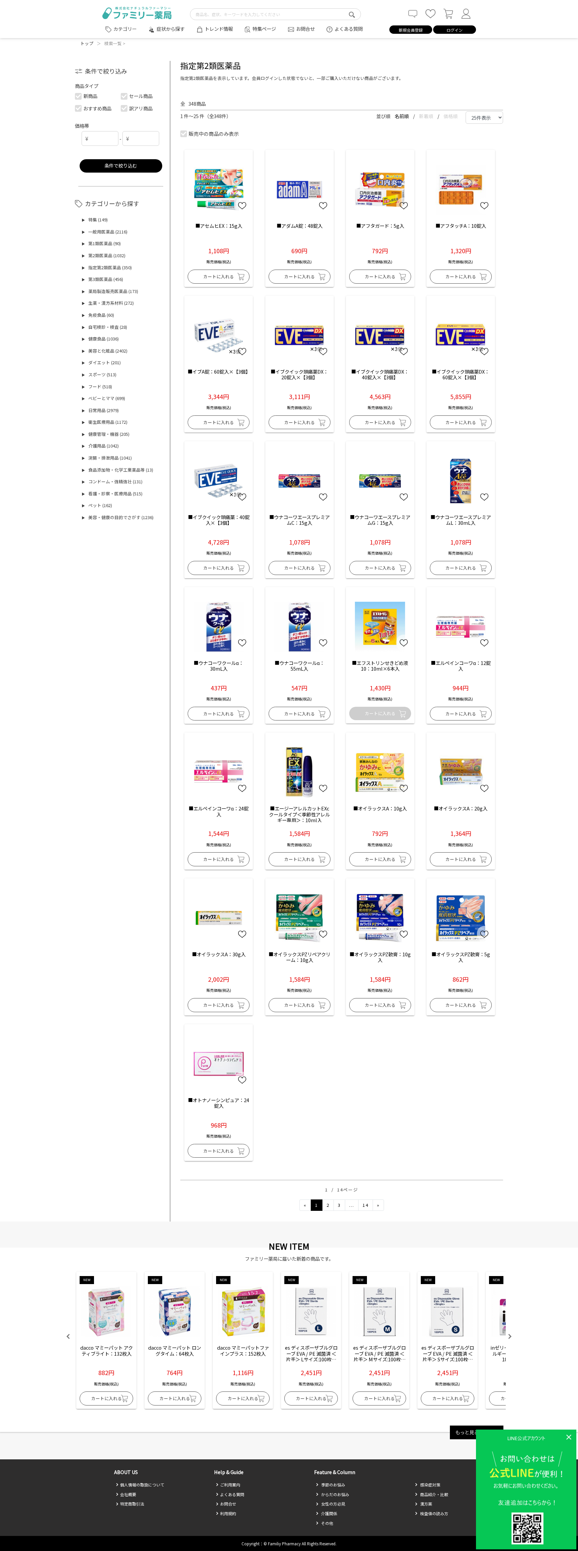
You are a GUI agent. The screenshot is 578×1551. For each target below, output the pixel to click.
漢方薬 (425, 1504)
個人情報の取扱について (142, 1484)
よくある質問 (348, 28)
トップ (86, 43)
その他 (326, 1523)
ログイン (455, 30)
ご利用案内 (230, 1484)
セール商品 (141, 95)
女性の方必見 (332, 1504)
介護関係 (328, 1513)
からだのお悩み (334, 1494)
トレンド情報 (219, 28)
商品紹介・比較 (433, 1494)
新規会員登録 (411, 30)
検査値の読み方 (433, 1513)
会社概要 (128, 1494)
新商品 (90, 95)
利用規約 (228, 1513)
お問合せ (305, 28)
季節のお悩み (332, 1484)
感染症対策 (429, 1484)
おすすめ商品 (97, 108)
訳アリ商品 (141, 108)
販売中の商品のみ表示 (214, 133)
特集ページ (264, 28)
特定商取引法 (132, 1504)
